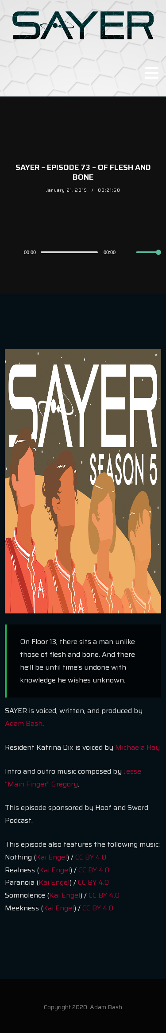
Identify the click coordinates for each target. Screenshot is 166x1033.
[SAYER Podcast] (83, 24)
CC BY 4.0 (90, 857)
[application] (83, 252)
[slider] (148, 259)
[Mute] (129, 252)
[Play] (9, 252)
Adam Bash (23, 723)
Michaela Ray (137, 747)
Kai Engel (51, 857)
